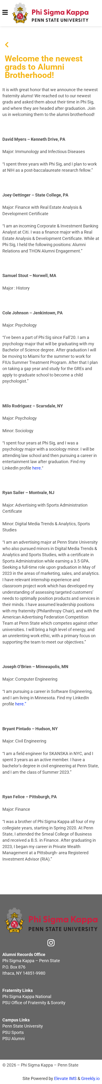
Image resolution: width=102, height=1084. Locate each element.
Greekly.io (90, 1078)
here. (37, 468)
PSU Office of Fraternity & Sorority (33, 1002)
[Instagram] (51, 943)
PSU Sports (13, 1032)
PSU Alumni (13, 1038)
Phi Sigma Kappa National (26, 996)
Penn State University (22, 1026)
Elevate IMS (65, 1078)
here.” (20, 704)
